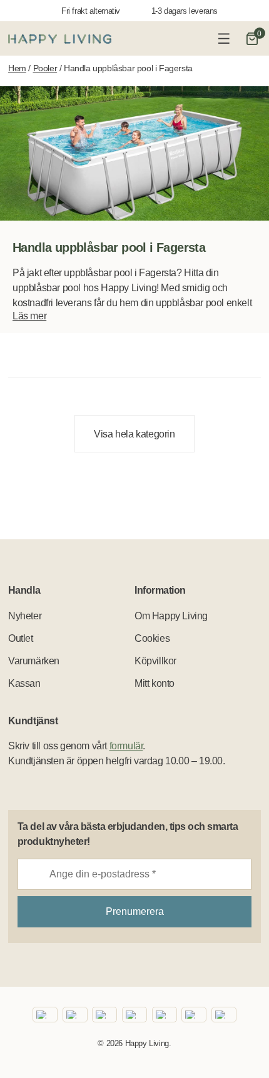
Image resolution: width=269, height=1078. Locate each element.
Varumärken (33, 661)
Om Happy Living (171, 616)
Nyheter (24, 616)
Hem (17, 68)
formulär (126, 746)
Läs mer (29, 316)
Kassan (24, 683)
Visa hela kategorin (134, 434)
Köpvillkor (155, 661)
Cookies (152, 638)
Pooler (45, 68)
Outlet (20, 638)
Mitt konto (154, 683)
